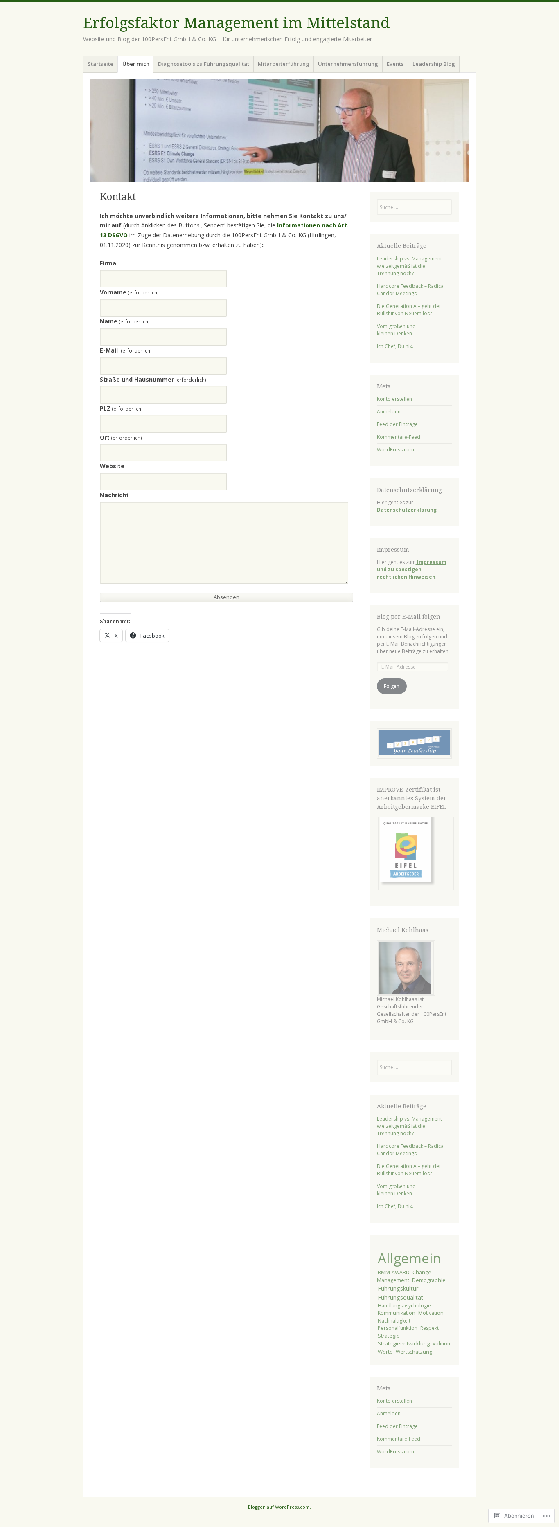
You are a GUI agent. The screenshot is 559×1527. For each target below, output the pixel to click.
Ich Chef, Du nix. (395, 346)
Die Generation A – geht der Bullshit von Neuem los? (409, 310)
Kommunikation (396, 1312)
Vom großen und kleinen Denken (396, 330)
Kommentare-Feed (398, 436)
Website (112, 466)
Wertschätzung (414, 1351)
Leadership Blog (433, 63)
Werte (385, 1351)
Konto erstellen (394, 398)
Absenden (226, 597)
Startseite (100, 63)
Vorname (129, 292)
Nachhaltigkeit (394, 1320)
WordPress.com (395, 449)
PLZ (121, 408)
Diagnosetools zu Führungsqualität (203, 63)
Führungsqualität (400, 1297)
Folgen (391, 686)
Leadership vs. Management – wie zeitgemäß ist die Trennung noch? (411, 266)
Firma (108, 263)
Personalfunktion (397, 1328)
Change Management (404, 1276)
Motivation (431, 1312)
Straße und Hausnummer (153, 379)
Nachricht (114, 495)
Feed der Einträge (397, 424)
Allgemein (409, 1258)
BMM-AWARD (394, 1272)
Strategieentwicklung (404, 1343)
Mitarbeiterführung (283, 63)
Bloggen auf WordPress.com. (279, 1507)
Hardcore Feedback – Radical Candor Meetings (411, 290)
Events (395, 63)
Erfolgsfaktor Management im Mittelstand (236, 23)
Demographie (429, 1280)
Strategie (389, 1335)
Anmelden (389, 411)
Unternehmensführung (348, 63)
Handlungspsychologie (404, 1305)
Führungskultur (398, 1288)
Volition (441, 1343)
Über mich (135, 63)
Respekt (429, 1328)
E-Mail (126, 350)
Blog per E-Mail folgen (408, 616)
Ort (121, 437)
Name (125, 321)
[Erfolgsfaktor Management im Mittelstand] (279, 130)
